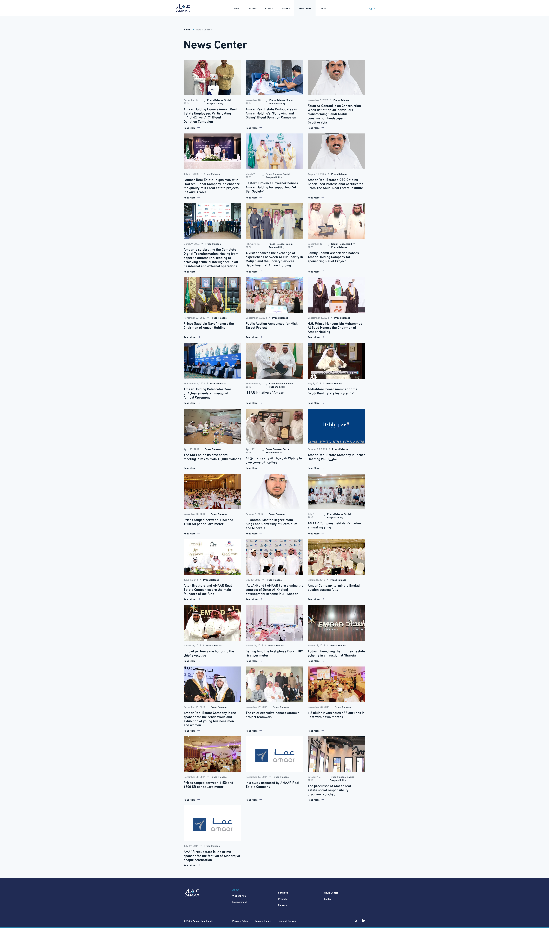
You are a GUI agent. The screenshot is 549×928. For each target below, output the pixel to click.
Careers (282, 904)
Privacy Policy (240, 920)
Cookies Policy (263, 920)
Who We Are (239, 895)
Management (239, 901)
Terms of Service (286, 920)
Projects (283, 898)
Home (187, 29)
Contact (328, 898)
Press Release (215, 100)
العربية (372, 8)
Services (283, 892)
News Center (204, 29)
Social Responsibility (219, 101)
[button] (236, 8)
